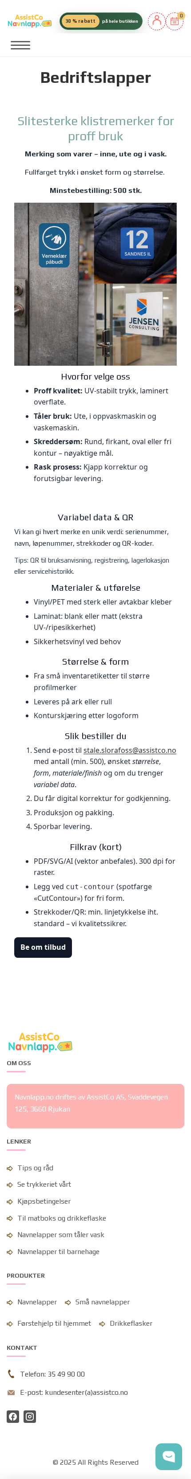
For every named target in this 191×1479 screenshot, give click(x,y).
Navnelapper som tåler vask (60, 1234)
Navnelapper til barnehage (58, 1251)
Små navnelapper (103, 1302)
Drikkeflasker (131, 1323)
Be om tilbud (43, 947)
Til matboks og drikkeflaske (61, 1218)
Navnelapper (37, 1302)
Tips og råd (35, 1168)
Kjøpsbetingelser (44, 1201)
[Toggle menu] (20, 45)
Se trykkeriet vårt (44, 1184)
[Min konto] (157, 21)
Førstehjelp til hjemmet (54, 1323)
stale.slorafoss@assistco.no (130, 750)
